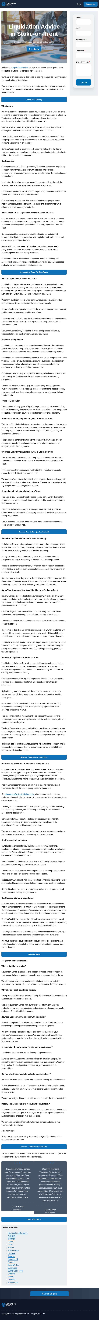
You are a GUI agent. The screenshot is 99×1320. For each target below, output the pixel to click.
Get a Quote (34, 49)
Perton (10, 1277)
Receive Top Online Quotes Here (34, 757)
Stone (10, 1242)
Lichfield (11, 1274)
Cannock (11, 1262)
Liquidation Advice (20, 68)
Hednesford (13, 1259)
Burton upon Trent (15, 1271)
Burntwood (12, 1268)
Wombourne (13, 1282)
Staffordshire (13, 1250)
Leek (10, 1245)
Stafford (11, 1248)
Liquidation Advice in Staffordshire (19, 794)
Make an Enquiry (49, 1294)
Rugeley (11, 1256)
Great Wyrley (13, 1265)
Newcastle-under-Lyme (18, 1233)
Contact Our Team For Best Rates (34, 272)
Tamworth (12, 1280)
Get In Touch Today (34, 100)
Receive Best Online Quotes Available (34, 532)
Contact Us (90, 4)
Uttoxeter (11, 1253)
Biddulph (11, 1239)
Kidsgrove (12, 1236)
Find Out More (34, 954)
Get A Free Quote (34, 1219)
